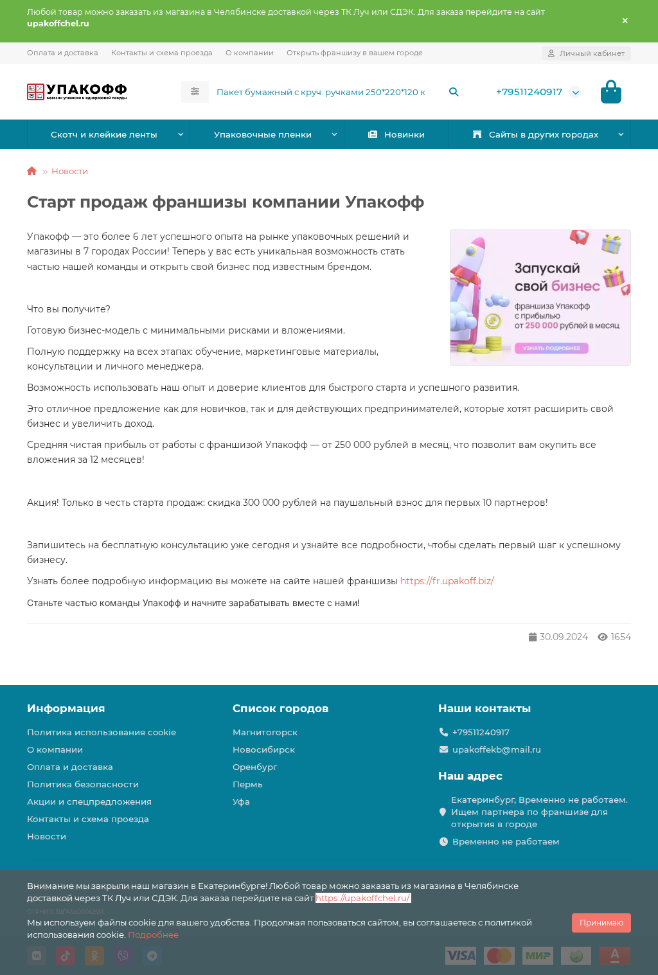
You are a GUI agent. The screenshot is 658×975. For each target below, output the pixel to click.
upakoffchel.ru (58, 23)
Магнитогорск (265, 732)
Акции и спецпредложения (89, 801)
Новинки (404, 134)
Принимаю (601, 922)
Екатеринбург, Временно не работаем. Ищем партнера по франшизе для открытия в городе (539, 811)
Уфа (241, 801)
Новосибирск (264, 749)
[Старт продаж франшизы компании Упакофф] (540, 297)
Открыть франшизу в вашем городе (355, 52)
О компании (250, 52)
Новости (69, 171)
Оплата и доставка (62, 52)
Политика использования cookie (101, 732)
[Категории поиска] (195, 92)
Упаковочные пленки (263, 134)
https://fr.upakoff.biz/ (447, 581)
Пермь (248, 784)
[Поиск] (454, 92)
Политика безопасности (83, 784)
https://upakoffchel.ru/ (363, 898)
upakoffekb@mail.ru (496, 749)
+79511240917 (529, 91)
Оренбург (255, 767)
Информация (66, 708)
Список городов (280, 708)
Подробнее (153, 934)
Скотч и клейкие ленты (104, 134)
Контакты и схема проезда (162, 52)
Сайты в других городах (543, 134)
